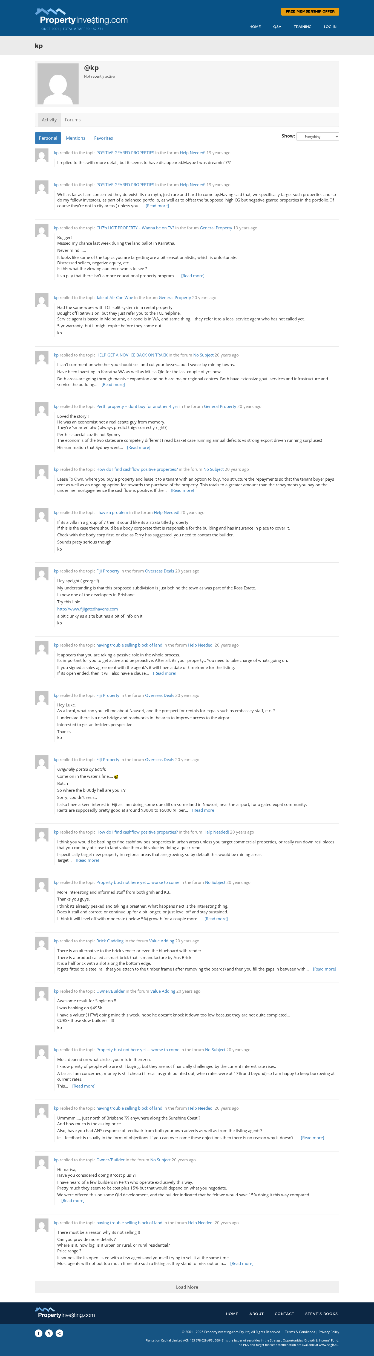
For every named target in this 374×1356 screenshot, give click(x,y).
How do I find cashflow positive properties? (137, 469)
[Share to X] (49, 1333)
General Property (216, 227)
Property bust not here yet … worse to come (137, 882)
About (256, 1314)
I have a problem (112, 512)
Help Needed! (192, 152)
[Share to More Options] (59, 1333)
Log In (330, 27)
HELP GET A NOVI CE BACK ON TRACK (132, 355)
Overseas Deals (159, 571)
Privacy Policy (329, 1331)
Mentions (75, 138)
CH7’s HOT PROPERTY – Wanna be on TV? (135, 227)
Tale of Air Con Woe (114, 297)
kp (56, 152)
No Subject (203, 355)
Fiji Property (107, 571)
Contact (284, 1314)
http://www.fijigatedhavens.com (87, 609)
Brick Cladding (109, 940)
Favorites (103, 138)
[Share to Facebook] (38, 1333)
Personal (48, 138)
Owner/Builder (110, 991)
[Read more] (157, 205)
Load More (187, 1287)
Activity (49, 120)
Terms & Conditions (300, 1331)
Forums (73, 120)
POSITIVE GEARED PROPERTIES (125, 152)
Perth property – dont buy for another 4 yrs (137, 406)
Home (255, 27)
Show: (288, 136)
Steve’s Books (321, 1314)
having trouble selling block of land (129, 645)
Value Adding (161, 940)
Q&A (277, 27)
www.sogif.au (328, 1345)
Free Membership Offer (310, 11)
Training (303, 27)
